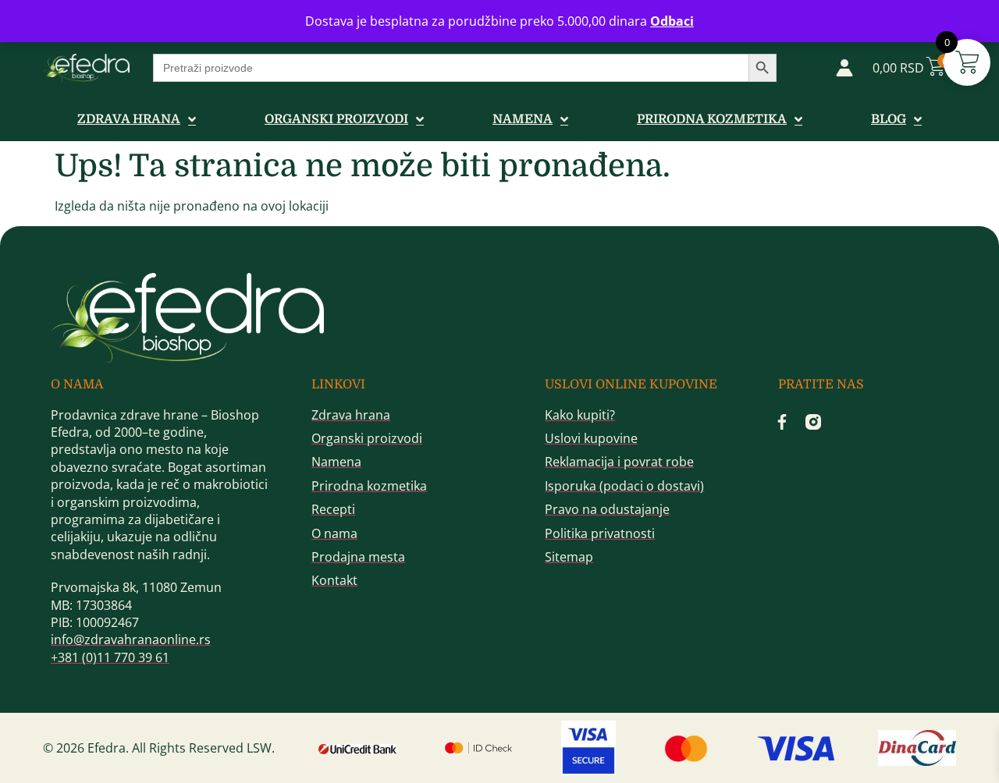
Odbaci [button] (672, 21)
